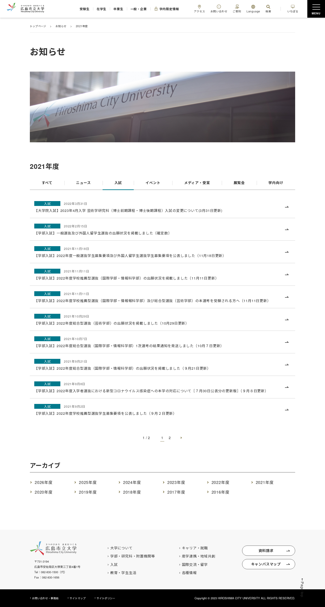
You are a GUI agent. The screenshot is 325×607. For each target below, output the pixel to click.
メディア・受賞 (197, 182)
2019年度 (88, 492)
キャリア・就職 (195, 548)
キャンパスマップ (266, 564)
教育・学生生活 (123, 572)
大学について (121, 548)
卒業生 (118, 9)
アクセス (199, 11)
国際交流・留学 (195, 564)
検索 (268, 11)
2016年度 (220, 492)
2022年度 (220, 482)
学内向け (275, 182)
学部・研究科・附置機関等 (132, 556)
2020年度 (44, 492)
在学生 (101, 9)
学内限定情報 (169, 9)
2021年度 (265, 482)
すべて (47, 182)
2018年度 (132, 492)
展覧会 (239, 182)
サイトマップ (78, 598)
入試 (118, 182)
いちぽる (292, 11)
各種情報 (189, 572)
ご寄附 (237, 11)
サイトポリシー (106, 598)
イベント (152, 182)
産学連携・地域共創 (198, 556)
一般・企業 (138, 9)
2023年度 (176, 482)
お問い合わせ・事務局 (45, 598)
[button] (302, 587)
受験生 (84, 9)
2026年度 (44, 482)
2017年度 (176, 492)
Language (253, 11)
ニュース (83, 182)
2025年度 (88, 482)
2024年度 (132, 482)
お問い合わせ (219, 11)
